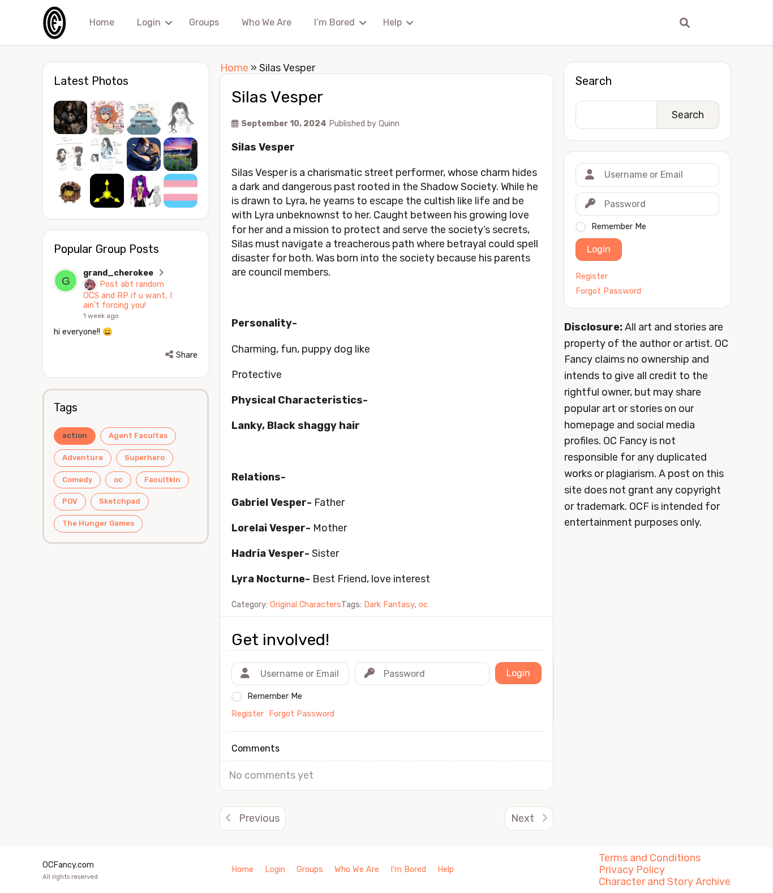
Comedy (77, 479)
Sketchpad (119, 501)
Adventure (82, 457)
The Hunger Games (98, 523)
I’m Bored (334, 22)
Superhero (144, 457)
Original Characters (305, 604)
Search (594, 81)
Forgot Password (608, 291)
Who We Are (266, 22)
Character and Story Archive (665, 881)
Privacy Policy (632, 870)
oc (118, 479)
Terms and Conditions (650, 858)
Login (149, 22)
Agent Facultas (138, 435)
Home (101, 22)
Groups (204, 22)
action (74, 435)
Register (592, 276)
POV (70, 501)
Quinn (389, 123)
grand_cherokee (118, 273)
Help (392, 22)
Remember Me (618, 226)
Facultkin (162, 479)
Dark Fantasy (389, 604)
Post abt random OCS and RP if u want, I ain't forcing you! (127, 295)
